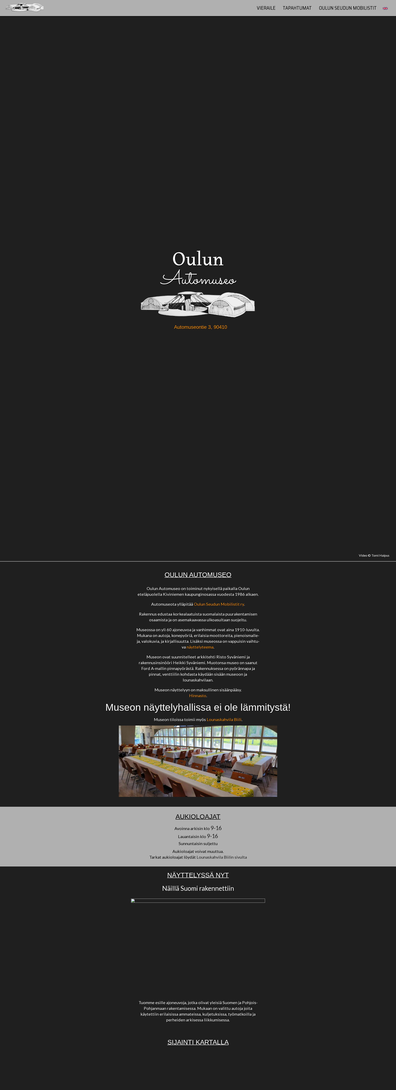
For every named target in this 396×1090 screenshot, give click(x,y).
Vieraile (266, 8)
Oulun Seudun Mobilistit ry (219, 604)
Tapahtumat (297, 8)
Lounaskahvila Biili (224, 719)
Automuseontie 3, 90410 (200, 327)
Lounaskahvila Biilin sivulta (222, 857)
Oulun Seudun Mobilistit (348, 8)
